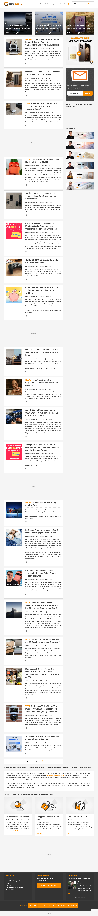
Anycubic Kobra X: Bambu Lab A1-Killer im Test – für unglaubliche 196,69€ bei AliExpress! (42, 42)
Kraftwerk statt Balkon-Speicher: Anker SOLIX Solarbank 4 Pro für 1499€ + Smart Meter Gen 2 (41, 605)
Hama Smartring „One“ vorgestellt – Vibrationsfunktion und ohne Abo (41, 382)
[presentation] (5, 23)
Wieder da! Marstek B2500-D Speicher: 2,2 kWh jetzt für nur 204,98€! (42, 73)
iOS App (62, 905)
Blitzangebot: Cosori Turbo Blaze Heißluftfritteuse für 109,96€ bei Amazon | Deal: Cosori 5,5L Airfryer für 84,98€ (43, 673)
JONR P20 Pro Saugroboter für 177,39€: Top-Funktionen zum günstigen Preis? (42, 106)
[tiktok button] (44, 905)
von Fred (49, 296)
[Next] (43, 761)
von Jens (48, 266)
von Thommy (50, 48)
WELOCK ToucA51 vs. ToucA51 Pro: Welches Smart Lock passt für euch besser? (41, 352)
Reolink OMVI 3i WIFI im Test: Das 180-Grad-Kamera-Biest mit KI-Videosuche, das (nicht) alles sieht (41, 709)
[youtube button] (35, 905)
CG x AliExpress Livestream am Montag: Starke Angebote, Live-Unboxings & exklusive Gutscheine (41, 226)
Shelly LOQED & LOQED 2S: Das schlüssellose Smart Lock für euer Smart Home (41, 196)
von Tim (48, 165)
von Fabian (50, 112)
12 (31, 419)
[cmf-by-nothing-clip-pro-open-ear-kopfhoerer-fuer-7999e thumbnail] (14, 166)
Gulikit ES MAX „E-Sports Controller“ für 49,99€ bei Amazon (42, 261)
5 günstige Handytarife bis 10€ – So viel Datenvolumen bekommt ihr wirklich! (41, 290)
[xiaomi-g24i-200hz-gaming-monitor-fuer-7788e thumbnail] (14, 510)
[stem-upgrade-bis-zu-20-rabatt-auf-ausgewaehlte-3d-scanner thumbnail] (14, 743)
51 (31, 78)
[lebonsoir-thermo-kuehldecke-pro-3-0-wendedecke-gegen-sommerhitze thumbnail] (14, 537)
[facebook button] (30, 905)
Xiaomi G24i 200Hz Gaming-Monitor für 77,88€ (41, 504)
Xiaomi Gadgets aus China (55, 775)
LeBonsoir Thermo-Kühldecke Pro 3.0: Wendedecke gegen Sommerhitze (42, 531)
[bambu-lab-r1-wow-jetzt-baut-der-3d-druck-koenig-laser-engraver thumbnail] (14, 646)
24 (31, 296)
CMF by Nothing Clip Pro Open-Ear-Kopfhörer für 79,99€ (42, 160)
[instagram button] (39, 905)
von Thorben (49, 232)
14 (31, 612)
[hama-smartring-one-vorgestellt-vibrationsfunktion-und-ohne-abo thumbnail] (14, 387)
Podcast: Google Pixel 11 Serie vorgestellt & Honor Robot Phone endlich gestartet (40, 573)
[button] (75, 897)
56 (31, 112)
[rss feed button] (53, 905)
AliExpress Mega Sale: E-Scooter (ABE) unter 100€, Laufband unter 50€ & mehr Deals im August (42, 447)
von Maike (49, 536)
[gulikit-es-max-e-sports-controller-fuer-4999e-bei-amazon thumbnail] (14, 267)
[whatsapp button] (49, 905)
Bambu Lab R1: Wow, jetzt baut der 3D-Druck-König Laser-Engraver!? (42, 640)
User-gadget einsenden (49, 885)
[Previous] (24, 761)
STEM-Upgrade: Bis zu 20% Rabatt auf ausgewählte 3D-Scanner (42, 737)
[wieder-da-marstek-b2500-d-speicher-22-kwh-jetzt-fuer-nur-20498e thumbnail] (14, 79)
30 (31, 48)
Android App (73, 905)
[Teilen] (27, 63)
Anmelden (87, 93)
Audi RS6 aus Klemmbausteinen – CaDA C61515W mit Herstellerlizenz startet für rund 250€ (41, 413)
